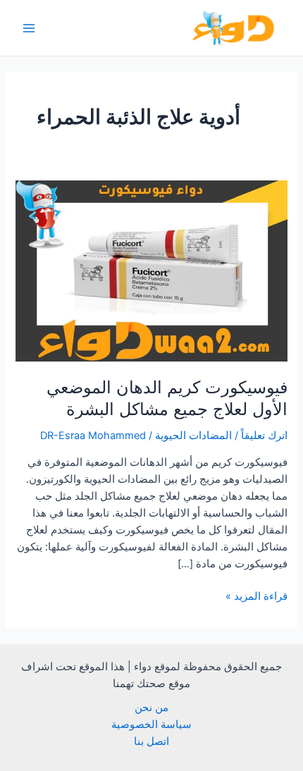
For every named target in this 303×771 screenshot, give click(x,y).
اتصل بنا (151, 741)
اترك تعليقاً (264, 435)
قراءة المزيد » (256, 597)
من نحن (151, 707)
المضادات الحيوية (193, 435)
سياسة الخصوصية (151, 724)
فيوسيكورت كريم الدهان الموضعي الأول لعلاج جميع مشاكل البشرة (167, 398)
